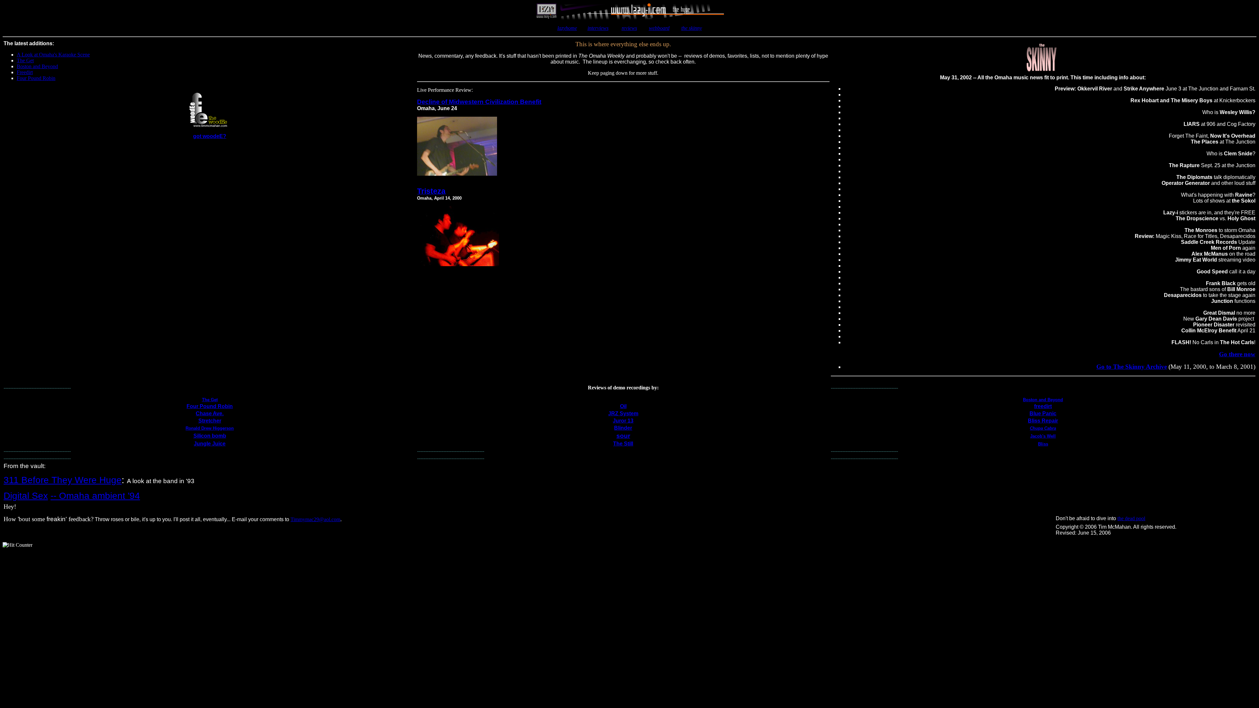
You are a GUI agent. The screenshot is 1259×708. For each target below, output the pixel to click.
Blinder (623, 428)
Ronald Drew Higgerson (210, 428)
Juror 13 (623, 420)
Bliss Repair (1043, 420)
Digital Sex (26, 496)
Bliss (1043, 444)
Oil (623, 406)
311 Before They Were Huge (63, 480)
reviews (629, 28)
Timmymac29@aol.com (315, 519)
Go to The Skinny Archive (1131, 366)
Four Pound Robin (210, 406)
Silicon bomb (209, 436)
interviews (598, 28)
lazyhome (567, 28)
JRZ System (623, 413)
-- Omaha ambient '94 (95, 496)
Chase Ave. (210, 413)
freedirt (1043, 406)
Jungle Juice (210, 443)
